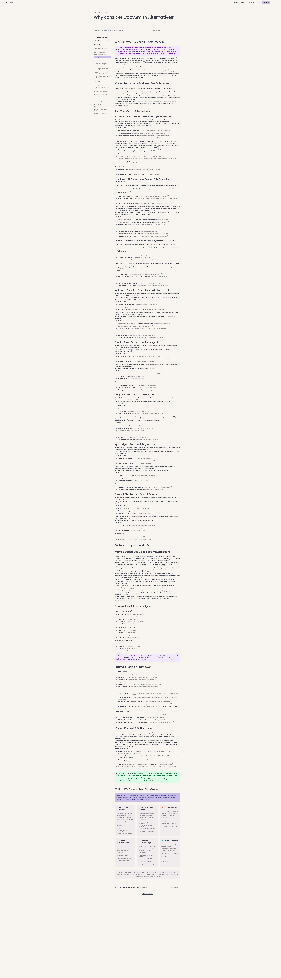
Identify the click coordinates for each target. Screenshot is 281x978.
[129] (163, 413)
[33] (160, 657)
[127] (125, 403)
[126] (138, 399)
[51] (168, 221)
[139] (169, 358)
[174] (153, 325)
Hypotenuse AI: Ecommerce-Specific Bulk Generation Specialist (101, 65)
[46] (170, 135)
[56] (159, 169)
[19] (168, 75)
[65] (165, 285)
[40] (167, 195)
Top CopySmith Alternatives (101, 57)
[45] (171, 203)
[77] (152, 257)
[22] (155, 439)
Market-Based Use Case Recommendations (100, 95)
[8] (151, 63)
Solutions (242, 2)
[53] (152, 125)
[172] (142, 314)
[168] (143, 299)
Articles (236, 2)
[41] (151, 150)
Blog (258, 2)
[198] (127, 453)
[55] (172, 135)
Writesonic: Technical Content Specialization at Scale (101, 73)
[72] (163, 283)
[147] (160, 373)
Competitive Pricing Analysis (101, 99)
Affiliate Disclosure (155, 30)
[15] (127, 708)
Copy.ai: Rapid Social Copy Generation (101, 80)
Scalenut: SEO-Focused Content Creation (102, 88)
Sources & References (100, 113)
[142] (134, 366)
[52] (169, 130)
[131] (165, 413)
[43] (156, 169)
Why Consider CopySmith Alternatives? (100, 49)
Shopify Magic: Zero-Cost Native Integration (102, 77)
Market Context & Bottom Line (101, 105)
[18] (170, 132)
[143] (135, 351)
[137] (132, 351)
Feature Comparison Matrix (101, 91)
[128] (163, 655)
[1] (162, 49)
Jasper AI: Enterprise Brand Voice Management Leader (102, 60)
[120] (161, 655)
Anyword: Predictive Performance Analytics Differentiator (102, 69)
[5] (122, 738)
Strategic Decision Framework (102, 102)
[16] (129, 708)
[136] (167, 358)
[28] (172, 560)
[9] (142, 61)
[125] (136, 399)
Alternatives (251, 2)
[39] (157, 439)
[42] (169, 195)
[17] (137, 162)
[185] (125, 453)
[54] (155, 125)
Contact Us (266, 2)
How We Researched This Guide (100, 109)
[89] (177, 58)
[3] (164, 49)
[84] (175, 58)
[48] (167, 130)
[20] (168, 132)
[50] (153, 210)
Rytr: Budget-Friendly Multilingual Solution (99, 84)
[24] (170, 560)
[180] (145, 299)
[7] (148, 51)
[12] (121, 268)
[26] (158, 657)
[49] (156, 150)
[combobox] (101, 40)
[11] (144, 61)
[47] (166, 156)
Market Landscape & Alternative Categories (100, 53)
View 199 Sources (147, 893)
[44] (174, 198)
